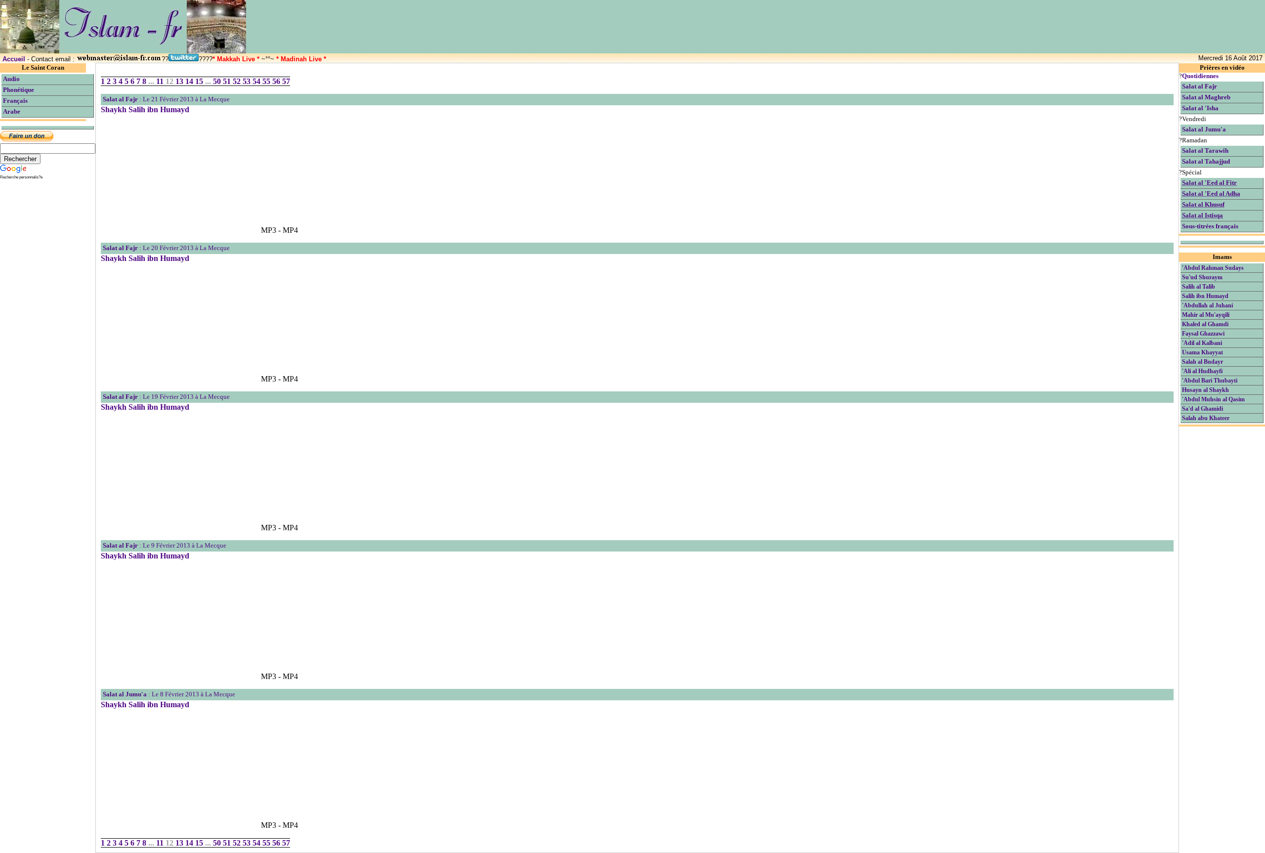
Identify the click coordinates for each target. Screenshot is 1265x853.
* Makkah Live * (235, 59)
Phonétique (18, 89)
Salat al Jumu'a (125, 694)
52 (237, 81)
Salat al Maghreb (1206, 97)
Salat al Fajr (120, 99)
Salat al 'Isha (1200, 108)
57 (286, 81)
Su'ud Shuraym (1202, 277)
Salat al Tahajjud (1206, 161)
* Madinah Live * (301, 59)
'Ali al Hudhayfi (1202, 371)
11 (160, 81)
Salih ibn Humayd (1205, 296)
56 (276, 81)
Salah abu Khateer (1205, 418)
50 (217, 81)
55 (266, 81)
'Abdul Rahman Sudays (1213, 268)
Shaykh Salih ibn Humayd (145, 109)
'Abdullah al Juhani (1207, 305)
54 (256, 81)
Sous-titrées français (1210, 226)
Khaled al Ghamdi (1205, 324)
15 (199, 81)
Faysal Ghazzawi (1203, 334)
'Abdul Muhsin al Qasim (1213, 399)
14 (189, 81)
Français (15, 100)
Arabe (11, 111)
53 (247, 81)
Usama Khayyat (1202, 352)
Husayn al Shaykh (1205, 390)
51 (227, 81)
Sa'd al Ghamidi (1202, 409)
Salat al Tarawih (1205, 150)
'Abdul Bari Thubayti (1209, 381)
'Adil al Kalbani (1202, 343)
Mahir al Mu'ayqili (1205, 315)
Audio (11, 79)
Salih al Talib (1198, 287)
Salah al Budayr (1202, 362)
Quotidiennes (1200, 76)
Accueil (13, 59)
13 (179, 81)
